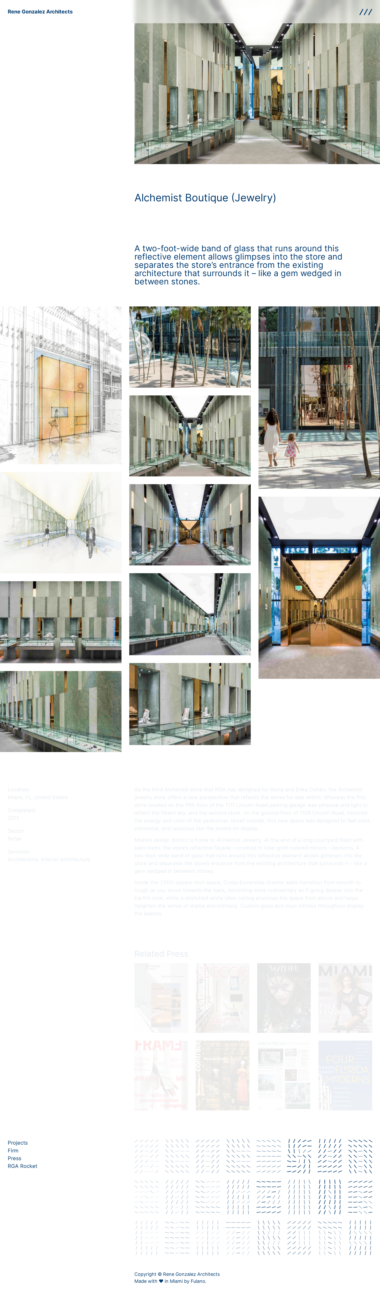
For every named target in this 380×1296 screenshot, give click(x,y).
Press (14, 1158)
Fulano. (199, 1281)
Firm (13, 1150)
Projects (18, 1143)
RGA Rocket (22, 1166)
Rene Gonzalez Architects (40, 12)
